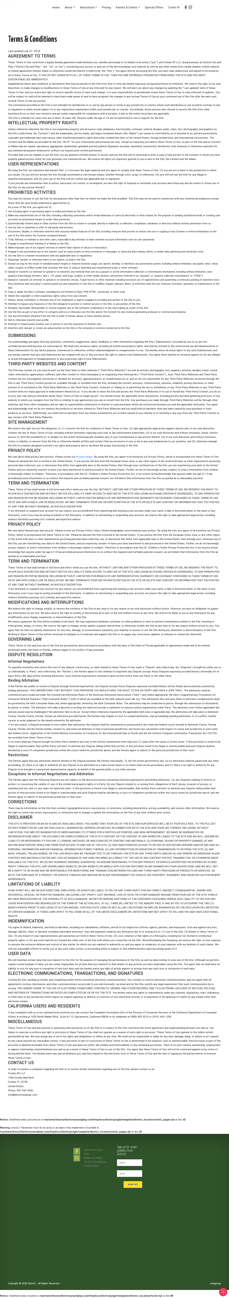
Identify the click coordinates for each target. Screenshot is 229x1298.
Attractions (87, 7)
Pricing (106, 7)
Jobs (86, 1154)
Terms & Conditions (94, 1162)
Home (56, 7)
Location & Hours (93, 1150)
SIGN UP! (133, 1184)
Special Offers (154, 7)
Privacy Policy (84, 457)
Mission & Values (93, 1158)
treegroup (215, 1283)
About (68, 7)
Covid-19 (173, 7)
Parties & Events (126, 7)
